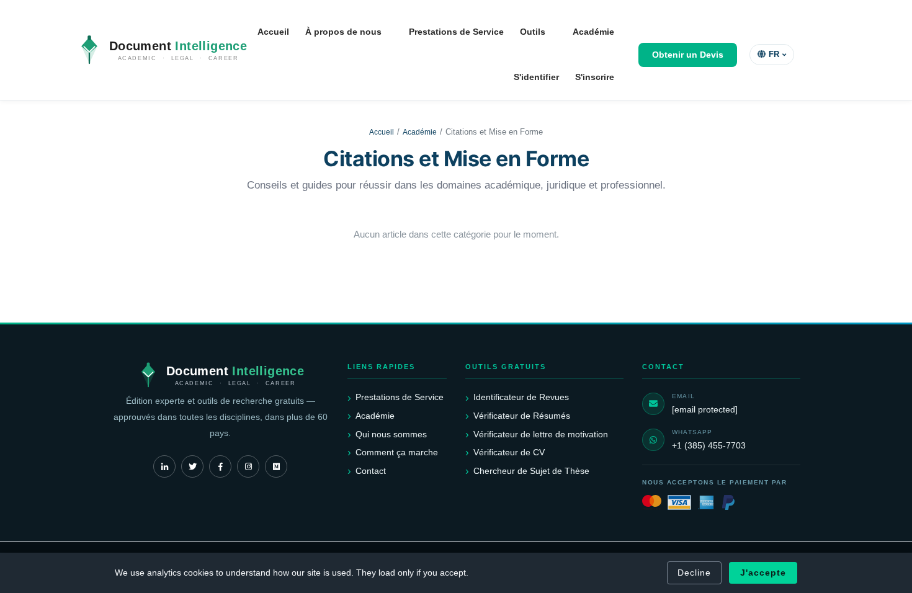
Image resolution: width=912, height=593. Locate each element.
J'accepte (763, 572)
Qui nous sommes (391, 434)
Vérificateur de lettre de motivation (540, 434)
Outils (532, 32)
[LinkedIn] (164, 466)
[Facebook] (220, 466)
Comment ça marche (396, 452)
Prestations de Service (456, 32)
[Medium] (276, 466)
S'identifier (536, 77)
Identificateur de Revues (521, 397)
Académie (593, 32)
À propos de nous (343, 32)
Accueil (273, 32)
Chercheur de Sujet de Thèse (531, 471)
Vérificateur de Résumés (521, 416)
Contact (370, 471)
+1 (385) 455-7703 (709, 445)
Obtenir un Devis (687, 55)
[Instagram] (248, 466)
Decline (694, 572)
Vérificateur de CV (509, 452)
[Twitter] (192, 466)
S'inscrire (594, 77)
